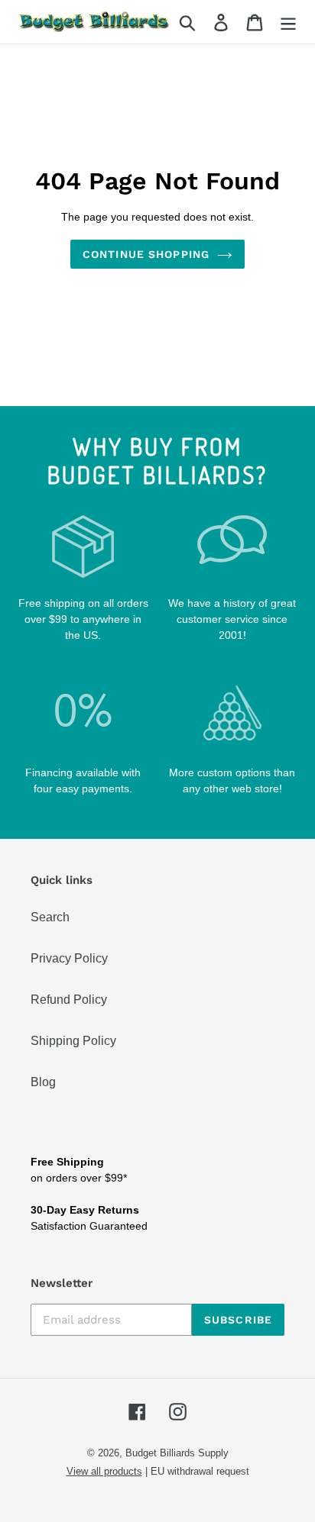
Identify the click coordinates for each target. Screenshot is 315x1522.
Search (50, 917)
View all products (104, 1471)
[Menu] (288, 22)
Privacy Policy (69, 958)
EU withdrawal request (200, 1471)
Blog (43, 1081)
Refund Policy (69, 999)
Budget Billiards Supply (177, 1453)
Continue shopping (146, 254)
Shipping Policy (73, 1040)
